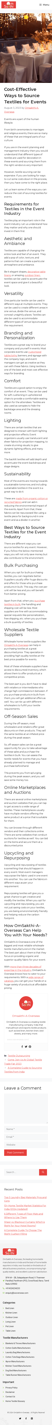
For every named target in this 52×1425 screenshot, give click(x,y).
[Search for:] (21, 1172)
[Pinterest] (30, 1046)
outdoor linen (32, 275)
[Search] (43, 1172)
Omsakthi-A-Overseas (16, 645)
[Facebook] (22, 1046)
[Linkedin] (32, 1418)
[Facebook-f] (26, 1418)
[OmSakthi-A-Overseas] (8, 5)
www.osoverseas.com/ (18, 1039)
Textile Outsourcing (19, 1055)
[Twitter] (26, 1046)
